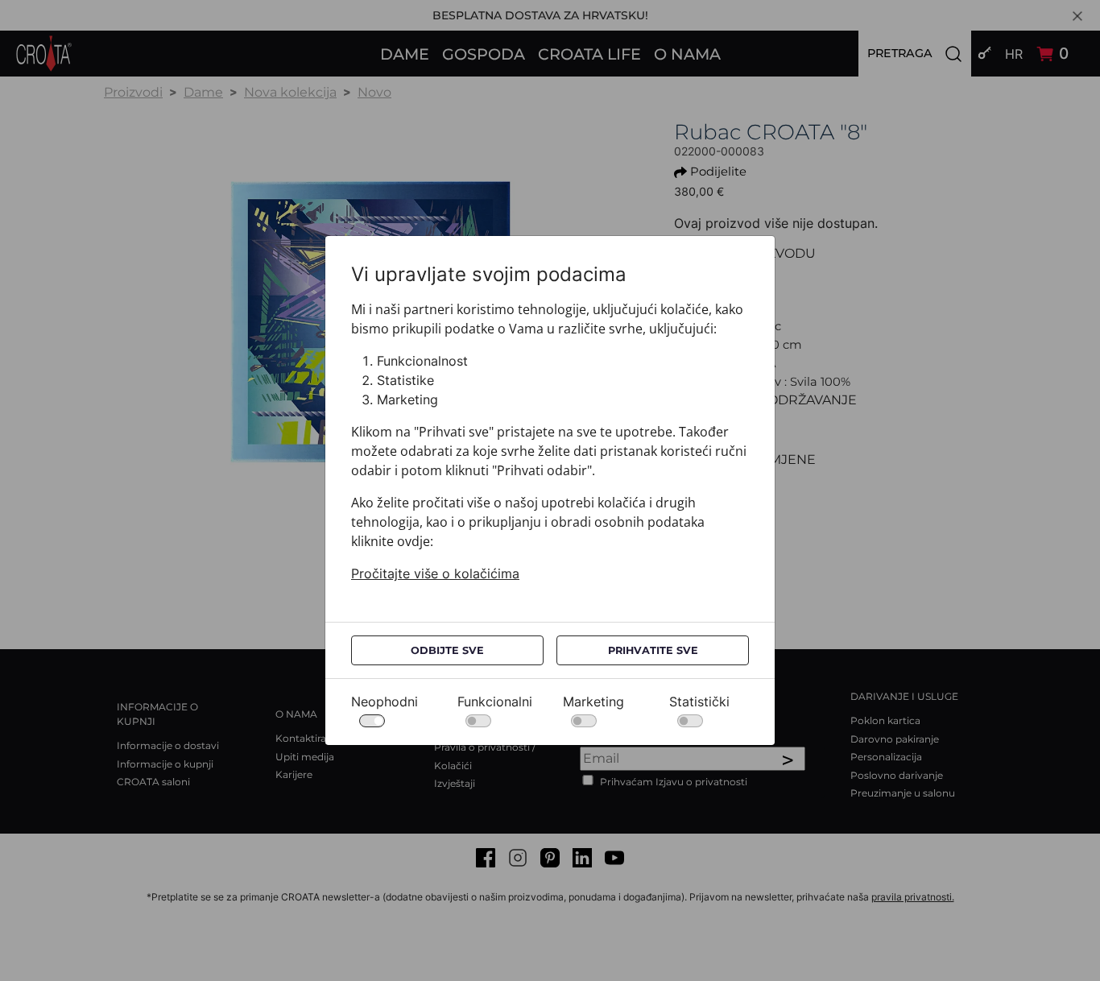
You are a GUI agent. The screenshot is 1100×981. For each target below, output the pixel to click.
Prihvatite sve (653, 650)
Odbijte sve (447, 650)
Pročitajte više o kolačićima (435, 573)
